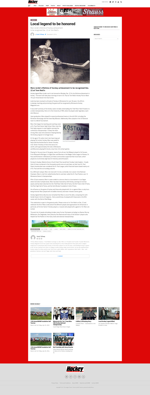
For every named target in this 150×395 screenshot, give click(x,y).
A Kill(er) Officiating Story (83, 321)
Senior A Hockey (47, 231)
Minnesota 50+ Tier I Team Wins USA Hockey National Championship (62, 323)
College (41, 6)
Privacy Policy (55, 383)
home (51, 229)
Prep (47, 6)
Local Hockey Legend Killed (106, 321)
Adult (59, 6)
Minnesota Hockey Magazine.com (76, 229)
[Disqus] (60, 278)
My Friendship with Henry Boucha (63, 347)
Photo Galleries (68, 6)
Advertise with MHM (85, 383)
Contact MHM (95, 383)
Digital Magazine (80, 6)
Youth (53, 6)
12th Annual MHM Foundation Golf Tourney (40, 348)
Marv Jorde (63, 229)
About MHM (75, 383)
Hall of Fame (44, 229)
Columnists (91, 6)
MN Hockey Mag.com (36, 231)
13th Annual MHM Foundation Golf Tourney (40, 322)
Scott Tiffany (40, 34)
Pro (35, 6)
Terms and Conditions (65, 383)
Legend (56, 229)
